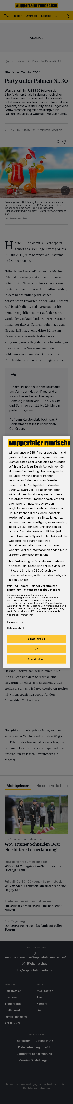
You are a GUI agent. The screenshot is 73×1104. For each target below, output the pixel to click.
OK (36, 649)
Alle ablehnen (36, 659)
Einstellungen (36, 638)
